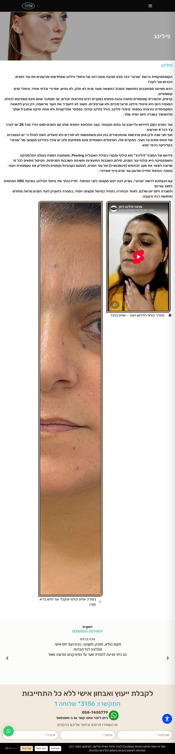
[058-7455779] (114, 715)
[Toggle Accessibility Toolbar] (167, 719)
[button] (168, 658)
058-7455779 (95, 712)
